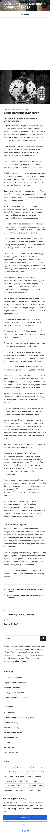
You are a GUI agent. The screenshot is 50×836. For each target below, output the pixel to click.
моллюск (8, 790)
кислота (8, 780)
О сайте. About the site (13, 677)
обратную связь (21, 661)
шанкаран (11, 597)
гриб (11, 776)
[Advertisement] (25, 44)
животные (20, 776)
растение (34, 595)
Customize (25, 824)
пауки (38, 790)
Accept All (25, 817)
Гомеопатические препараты (18, 589)
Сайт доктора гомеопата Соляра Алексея (25, 5)
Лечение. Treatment (12, 687)
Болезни (7, 712)
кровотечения (31, 780)
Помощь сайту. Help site (14, 692)
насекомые (20, 790)
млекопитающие (35, 785)
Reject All (25, 831)
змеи (29, 776)
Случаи (10, 591)
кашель (37, 776)
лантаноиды (10, 785)
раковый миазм (24, 595)
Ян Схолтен (9, 752)
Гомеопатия (8, 722)
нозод (30, 790)
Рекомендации (10, 737)
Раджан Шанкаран (37, 589)
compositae (13, 595)
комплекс (19, 780)
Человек (7, 747)
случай (42, 595)
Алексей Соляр (22, 109)
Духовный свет (10, 727)
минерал (21, 785)
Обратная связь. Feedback (15, 682)
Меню (26, 14)
